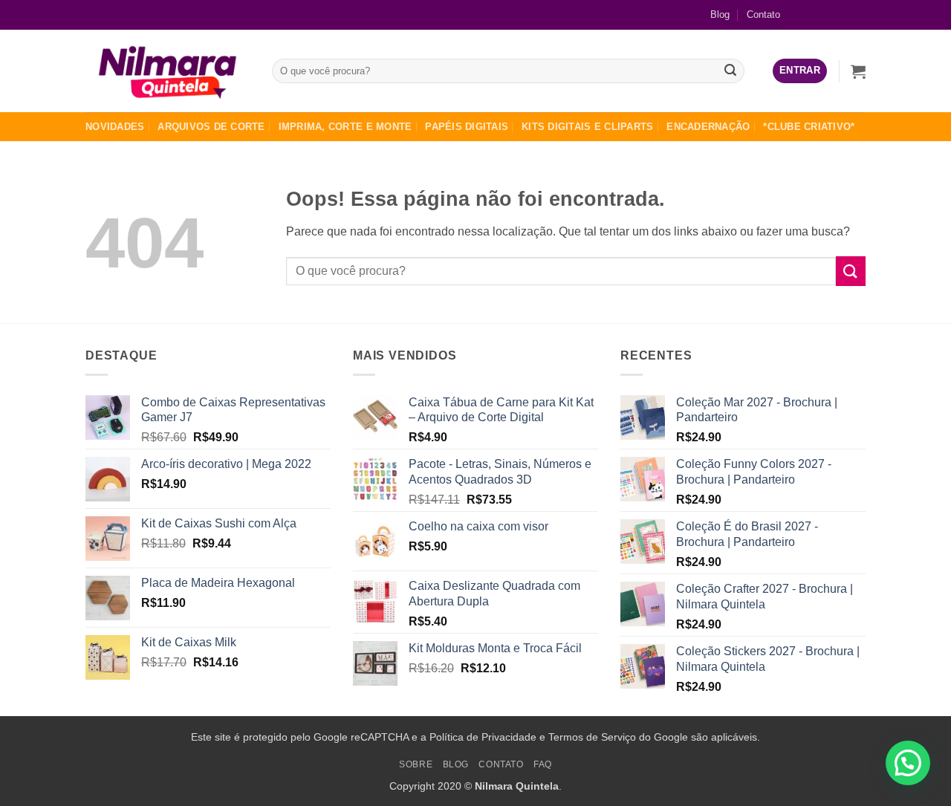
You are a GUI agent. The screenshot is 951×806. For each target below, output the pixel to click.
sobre (415, 764)
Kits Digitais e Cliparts (587, 126)
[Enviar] (731, 71)
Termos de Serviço (592, 737)
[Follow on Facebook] (806, 14)
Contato (763, 14)
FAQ (542, 764)
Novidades (114, 126)
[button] (800, 71)
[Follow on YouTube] (854, 14)
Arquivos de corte (211, 126)
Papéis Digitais (466, 126)
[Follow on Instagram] (830, 14)
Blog (720, 14)
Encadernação (708, 126)
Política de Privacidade (482, 737)
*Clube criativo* (808, 126)
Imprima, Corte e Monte (345, 126)
